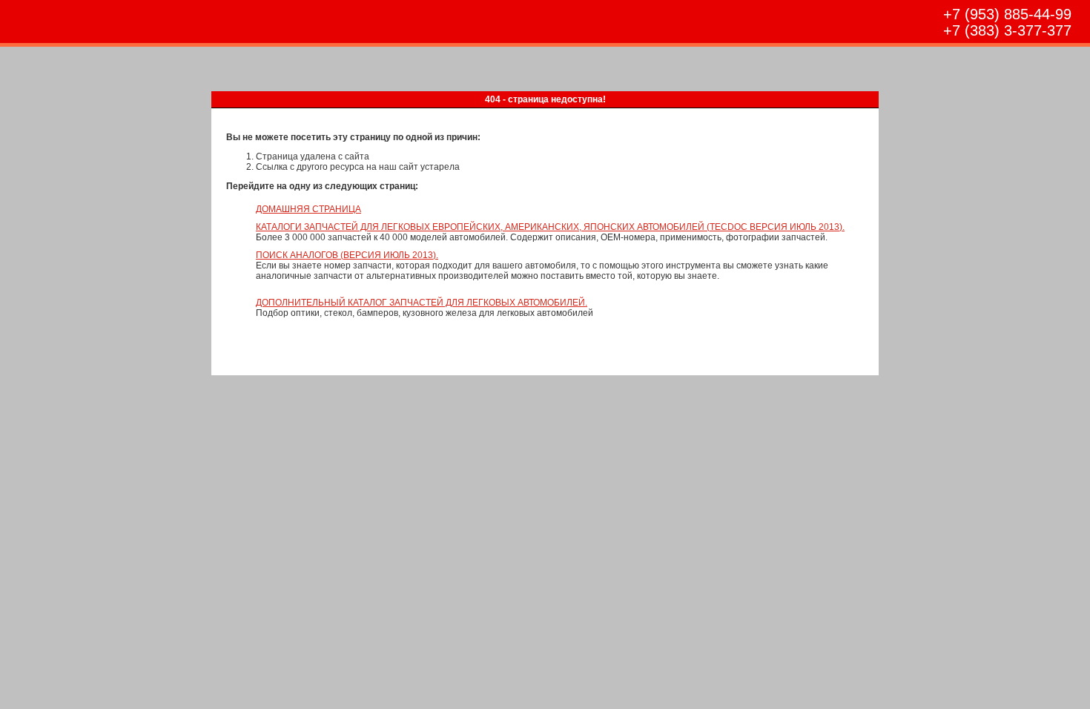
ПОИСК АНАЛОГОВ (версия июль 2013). (347, 255)
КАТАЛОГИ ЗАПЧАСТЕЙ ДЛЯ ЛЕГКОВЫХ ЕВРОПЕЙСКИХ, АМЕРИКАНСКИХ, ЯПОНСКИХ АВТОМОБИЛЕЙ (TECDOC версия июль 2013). (550, 227)
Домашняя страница (308, 209)
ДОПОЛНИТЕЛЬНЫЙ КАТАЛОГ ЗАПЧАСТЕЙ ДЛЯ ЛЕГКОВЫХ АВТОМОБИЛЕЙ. (421, 302)
